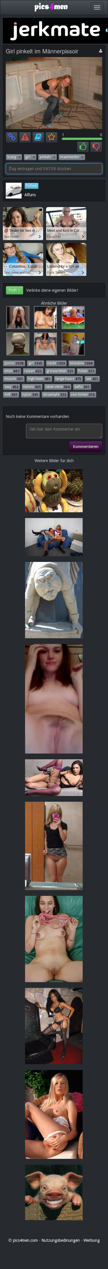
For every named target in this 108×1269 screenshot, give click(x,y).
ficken (86, 371)
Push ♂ (14, 290)
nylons (32, 387)
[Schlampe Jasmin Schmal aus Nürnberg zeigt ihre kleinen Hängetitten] (71, 345)
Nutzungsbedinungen (60, 1240)
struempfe (54, 395)
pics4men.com (25, 1240)
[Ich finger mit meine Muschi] (44, 318)
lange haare (68, 379)
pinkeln (47, 157)
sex (92, 379)
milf (11, 395)
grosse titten (60, 371)
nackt (56, 363)
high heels (39, 379)
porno (14, 363)
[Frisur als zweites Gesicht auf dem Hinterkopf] (17, 345)
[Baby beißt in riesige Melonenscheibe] (71, 318)
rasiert (33, 371)
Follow (31, 186)
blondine (81, 363)
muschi (14, 379)
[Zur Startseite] (51, 7)
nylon (30, 395)
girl (30, 157)
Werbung (92, 1240)
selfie (82, 387)
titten (12, 371)
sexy (11, 387)
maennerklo (72, 157)
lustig (13, 157)
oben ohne (58, 387)
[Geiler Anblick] (44, 345)
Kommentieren (85, 446)
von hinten (83, 395)
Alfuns (30, 194)
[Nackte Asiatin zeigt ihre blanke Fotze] (17, 318)
